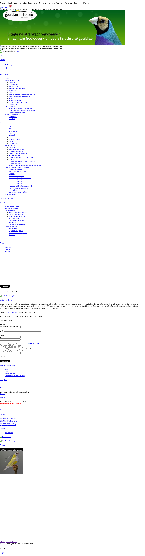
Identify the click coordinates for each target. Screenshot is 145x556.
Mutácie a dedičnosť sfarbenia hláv (20, 178)
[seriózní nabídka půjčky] (8, 296)
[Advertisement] (68, 269)
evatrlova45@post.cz (11, 312)
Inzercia (2, 239)
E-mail (2, 335)
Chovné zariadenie (10, 106)
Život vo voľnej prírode (11, 66)
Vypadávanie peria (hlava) (17, 220)
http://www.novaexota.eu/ (7, 423)
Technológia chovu (10, 90)
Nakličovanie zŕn (14, 84)
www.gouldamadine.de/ (10, 422)
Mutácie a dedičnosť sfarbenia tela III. (20, 186)
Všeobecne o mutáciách (16, 176)
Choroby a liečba (10, 210)
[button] (6, 357)
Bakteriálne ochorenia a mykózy (19, 212)
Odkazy (2, 415)
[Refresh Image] (33, 343)
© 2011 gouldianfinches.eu (8, 542)
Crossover (12, 159)
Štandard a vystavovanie (12, 115)
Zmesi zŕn (12, 82)
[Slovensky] (4, 7)
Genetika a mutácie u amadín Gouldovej (17, 168)
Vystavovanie (13, 117)
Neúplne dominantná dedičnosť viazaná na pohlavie (25, 165)
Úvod (1, 56)
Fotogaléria (3, 380)
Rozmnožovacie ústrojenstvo (18, 233)
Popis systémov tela (11, 227)
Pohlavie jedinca (14, 143)
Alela (10, 133)
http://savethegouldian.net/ (8, 418)
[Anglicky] (10, 7)
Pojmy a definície (10, 127)
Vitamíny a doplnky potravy (17, 88)
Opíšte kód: (28, 348)
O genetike (12, 147)
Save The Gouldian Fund (7, 365)
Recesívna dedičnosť (15, 155)
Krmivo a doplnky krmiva (12, 80)
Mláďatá (11, 98)
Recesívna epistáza (15, 163)
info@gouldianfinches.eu (7, 553)
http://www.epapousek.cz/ (8, 425)
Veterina (2, 202)
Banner (2, 429)
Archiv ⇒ (2, 394)
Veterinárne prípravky (11, 208)
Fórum (2, 243)
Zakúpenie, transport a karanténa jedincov (22, 94)
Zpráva (2, 331)
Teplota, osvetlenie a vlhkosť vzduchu (20, 108)
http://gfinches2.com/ (6, 420)
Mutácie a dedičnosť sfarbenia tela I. (20, 182)
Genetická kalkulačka (6, 198)
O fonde (7, 370)
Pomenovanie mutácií (11, 194)
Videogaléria (4, 384)
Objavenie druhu (10, 68)
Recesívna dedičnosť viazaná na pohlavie (22, 161)
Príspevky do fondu (10, 374)
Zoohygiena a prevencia (12, 206)
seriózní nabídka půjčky (7, 300)
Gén (10, 129)
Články (7, 372)
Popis (6, 64)
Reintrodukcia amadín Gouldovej (15, 376)
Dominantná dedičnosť (16, 151)
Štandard (12, 119)
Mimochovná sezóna (15, 100)
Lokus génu (12, 135)
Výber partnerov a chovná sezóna (19, 96)
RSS (17, 51)
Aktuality (2, 398)
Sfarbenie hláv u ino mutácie (18, 192)
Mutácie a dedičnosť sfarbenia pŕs (19, 180)
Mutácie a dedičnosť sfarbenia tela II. (20, 184)
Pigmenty (12, 174)
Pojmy (11, 141)
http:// (1, 422)
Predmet (2, 324)
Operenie (12, 235)
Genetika (3, 123)
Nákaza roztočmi (14, 218)
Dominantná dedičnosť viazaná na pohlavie (22, 157)
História (7, 78)
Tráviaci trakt (13, 229)
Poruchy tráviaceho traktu (17, 225)
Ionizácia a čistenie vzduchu (17, 113)
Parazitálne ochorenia (16, 214)
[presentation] (10, 337)
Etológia (2, 60)
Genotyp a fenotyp (14, 139)
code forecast (9, 433)
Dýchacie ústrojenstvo (16, 231)
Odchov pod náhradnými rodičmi (19, 102)
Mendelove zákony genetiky (17, 149)
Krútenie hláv (13, 222)
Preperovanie (13, 104)
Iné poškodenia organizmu (17, 216)
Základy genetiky (10, 145)
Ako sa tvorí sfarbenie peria (17, 172)
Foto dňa (2, 445)
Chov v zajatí (4, 74)
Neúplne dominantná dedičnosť (19, 153)
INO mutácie (13, 190)
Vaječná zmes (13, 86)
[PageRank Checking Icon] (9, 441)
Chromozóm (13, 131)
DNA (10, 137)
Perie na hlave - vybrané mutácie (19, 188)
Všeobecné (8, 247)
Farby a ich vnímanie (15, 170)
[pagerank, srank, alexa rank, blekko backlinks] (5, 437)
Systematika (8, 70)
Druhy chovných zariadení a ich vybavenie (22, 111)
